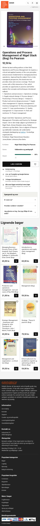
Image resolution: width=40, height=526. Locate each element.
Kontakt (4, 411)
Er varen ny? (8, 200)
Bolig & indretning (7, 469)
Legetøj (4, 464)
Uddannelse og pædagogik (24, 149)
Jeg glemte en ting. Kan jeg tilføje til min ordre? (18, 212)
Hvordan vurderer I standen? (13, 206)
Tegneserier (5, 505)
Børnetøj (4, 466)
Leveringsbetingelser (8, 420)
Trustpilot (14, 174)
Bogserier (5, 481)
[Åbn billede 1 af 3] (20, 30)
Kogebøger (5, 502)
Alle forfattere (6, 511)
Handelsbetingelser (8, 423)
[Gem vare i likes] (35, 164)
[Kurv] (32, 3)
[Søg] (28, 3)
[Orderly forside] (4, 4)
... (38, 7)
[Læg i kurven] (16, 261)
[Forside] (9, 383)
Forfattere (5, 479)
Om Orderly (5, 409)
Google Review (24, 174)
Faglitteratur (6, 499)
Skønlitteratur (6, 484)
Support (4, 414)
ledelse (23, 132)
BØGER (11, 3)
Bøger (3, 461)
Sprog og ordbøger (8, 508)
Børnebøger (5, 487)
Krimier (4, 490)
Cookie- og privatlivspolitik (10, 417)
